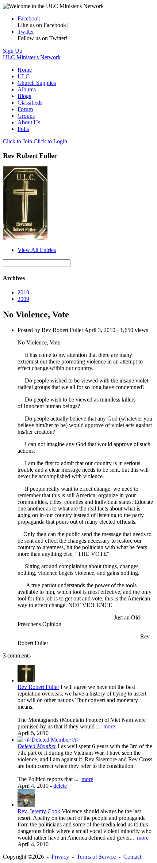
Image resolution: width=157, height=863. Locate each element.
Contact (132, 856)
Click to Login (50, 141)
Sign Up (12, 51)
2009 (23, 299)
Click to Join (17, 141)
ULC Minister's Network (32, 57)
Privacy (60, 856)
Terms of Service (96, 856)
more (109, 726)
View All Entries (37, 250)
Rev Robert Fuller (38, 687)
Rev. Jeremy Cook (39, 811)
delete (60, 786)
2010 (23, 292)
